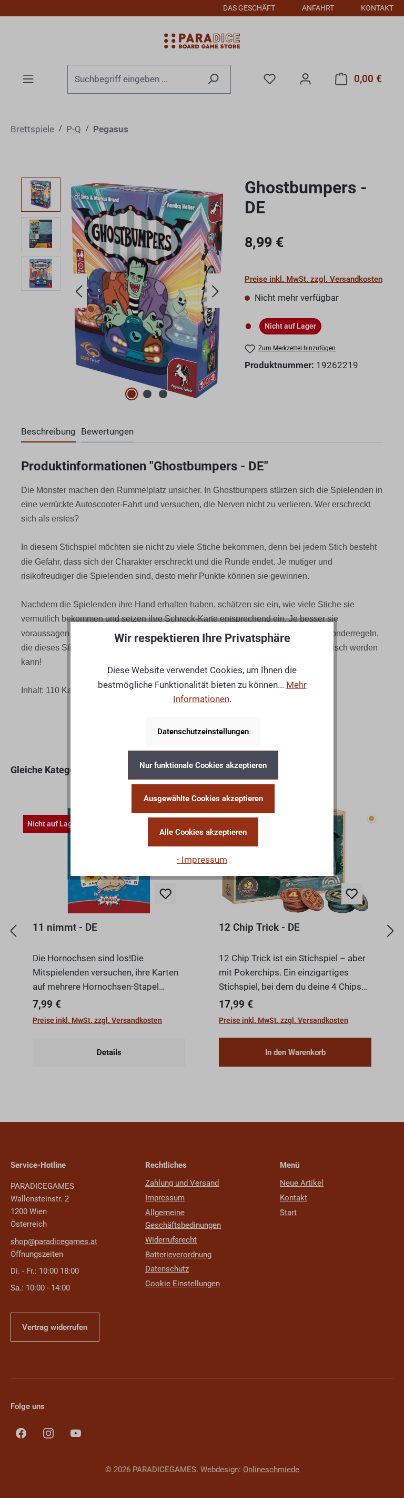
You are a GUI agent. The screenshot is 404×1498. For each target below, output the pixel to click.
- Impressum (202, 859)
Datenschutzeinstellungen (203, 731)
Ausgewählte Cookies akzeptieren (203, 798)
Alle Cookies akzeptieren (203, 832)
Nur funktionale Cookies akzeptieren (203, 765)
